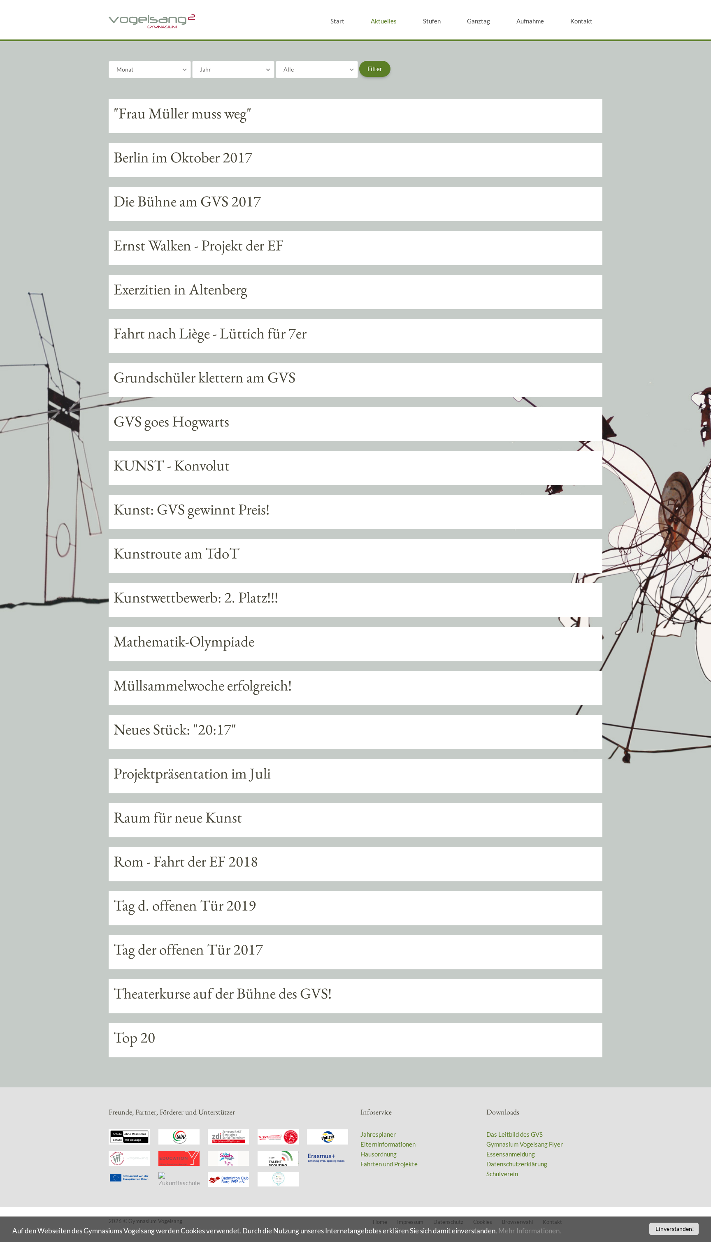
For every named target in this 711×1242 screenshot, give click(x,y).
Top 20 (134, 1037)
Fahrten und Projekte (389, 1164)
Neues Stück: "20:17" (175, 729)
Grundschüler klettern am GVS (204, 377)
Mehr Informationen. (529, 1230)
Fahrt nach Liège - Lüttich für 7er (210, 333)
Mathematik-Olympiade (184, 641)
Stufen (432, 21)
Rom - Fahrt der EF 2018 (186, 861)
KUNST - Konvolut (172, 465)
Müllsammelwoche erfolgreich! (203, 685)
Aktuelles (384, 21)
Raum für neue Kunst (178, 817)
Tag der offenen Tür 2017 (188, 949)
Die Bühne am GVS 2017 (187, 201)
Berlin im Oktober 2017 (183, 157)
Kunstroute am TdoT (176, 553)
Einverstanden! (674, 1228)
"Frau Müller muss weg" (182, 113)
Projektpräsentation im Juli (192, 773)
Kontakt (581, 21)
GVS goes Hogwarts (171, 421)
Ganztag (478, 21)
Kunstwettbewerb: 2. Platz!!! (196, 597)
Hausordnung (378, 1154)
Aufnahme (530, 21)
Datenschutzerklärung (516, 1164)
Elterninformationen (388, 1144)
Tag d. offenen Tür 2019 (185, 905)
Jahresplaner (378, 1134)
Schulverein (502, 1173)
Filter (374, 68)
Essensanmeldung (510, 1154)
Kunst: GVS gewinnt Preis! (192, 509)
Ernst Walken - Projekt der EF (198, 245)
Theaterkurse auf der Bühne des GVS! (223, 993)
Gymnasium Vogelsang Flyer (524, 1144)
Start (337, 21)
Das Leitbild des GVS (514, 1134)
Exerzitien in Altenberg (180, 289)
